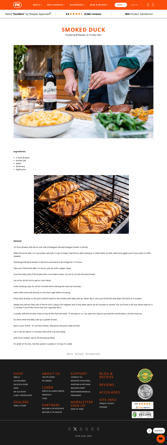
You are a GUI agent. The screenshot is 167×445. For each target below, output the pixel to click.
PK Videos (47, 380)
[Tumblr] (92, 429)
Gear (16, 388)
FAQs (44, 398)
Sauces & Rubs (21, 384)
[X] (75, 429)
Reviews (106, 384)
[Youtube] (86, 429)
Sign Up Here (77, 409)
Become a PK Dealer (52, 412)
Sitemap (103, 407)
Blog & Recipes (98, 5)
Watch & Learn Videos (53, 391)
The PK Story (48, 377)
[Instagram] (98, 429)
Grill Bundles (55, 5)
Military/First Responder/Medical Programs (81, 392)
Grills (37, 5)
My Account (20, 391)
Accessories (77, 5)
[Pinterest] (81, 429)
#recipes (79, 353)
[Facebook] (69, 429)
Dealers (21, 402)
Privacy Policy (106, 403)
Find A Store (20, 405)
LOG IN (134, 5)
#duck (70, 353)
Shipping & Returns (80, 384)
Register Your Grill (81, 380)
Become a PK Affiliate (53, 408)
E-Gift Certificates (23, 395)
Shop (120, 5)
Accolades (109, 392)
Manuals (46, 394)
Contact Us (76, 377)
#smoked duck (93, 353)
